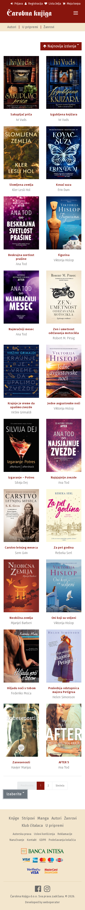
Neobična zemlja (21, 618)
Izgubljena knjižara (63, 114)
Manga (43, 818)
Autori (11, 27)
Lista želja (54, 3)
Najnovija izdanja (61, 46)
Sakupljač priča (21, 114)
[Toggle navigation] (75, 13)
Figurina (64, 255)
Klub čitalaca (32, 825)
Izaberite (14, 794)
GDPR (42, 840)
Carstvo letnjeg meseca (21, 547)
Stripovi (28, 818)
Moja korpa (73, 3)
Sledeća (60, 785)
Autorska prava (22, 834)
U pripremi (30, 27)
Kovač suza (63, 184)
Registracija (35, 3)
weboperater (51, 902)
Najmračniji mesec (21, 329)
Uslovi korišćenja (44, 834)
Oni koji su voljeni (63, 618)
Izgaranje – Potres (21, 477)
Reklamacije (65, 834)
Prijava (18, 3)
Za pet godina (64, 547)
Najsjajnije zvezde (64, 477)
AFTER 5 (64, 762)
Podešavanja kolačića (62, 840)
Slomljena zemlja (21, 184)
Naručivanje (17, 840)
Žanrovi (49, 27)
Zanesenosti (21, 762)
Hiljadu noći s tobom (21, 688)
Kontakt (31, 840)
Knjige (14, 818)
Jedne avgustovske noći (63, 403)
